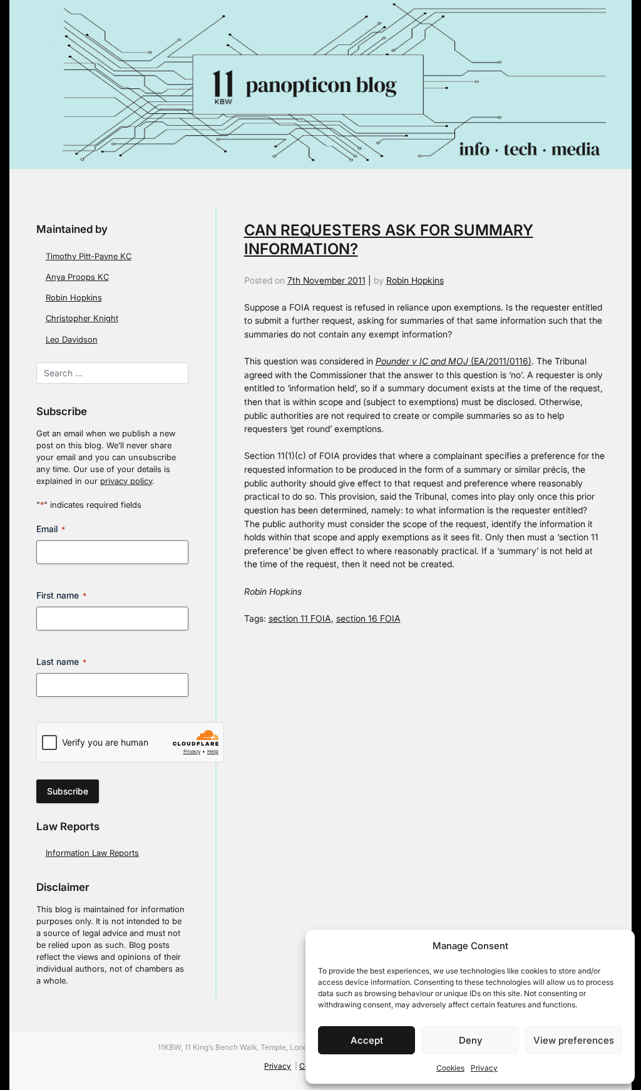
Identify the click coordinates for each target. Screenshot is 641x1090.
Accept (367, 1040)
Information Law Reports (92, 853)
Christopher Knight (82, 318)
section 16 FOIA (368, 618)
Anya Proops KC (77, 277)
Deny (470, 1040)
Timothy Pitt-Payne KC (88, 256)
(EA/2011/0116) (453, 361)
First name (61, 595)
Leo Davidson (72, 339)
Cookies (450, 1067)
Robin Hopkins (74, 297)
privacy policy (126, 481)
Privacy (484, 1067)
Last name (61, 661)
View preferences (573, 1040)
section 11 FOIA (300, 618)
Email (50, 528)
